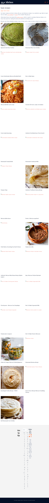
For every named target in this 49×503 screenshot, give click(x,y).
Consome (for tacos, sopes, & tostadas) (34, 104)
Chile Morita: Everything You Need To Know (11, 247)
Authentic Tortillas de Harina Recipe (33, 190)
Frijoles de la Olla (29, 247)
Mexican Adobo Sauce (6, 218)
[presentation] (12, 34)
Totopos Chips (4, 190)
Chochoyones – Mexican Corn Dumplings (10, 305)
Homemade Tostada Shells (7, 161)
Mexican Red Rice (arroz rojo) (7, 104)
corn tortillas (10, 14)
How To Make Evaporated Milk (32, 305)
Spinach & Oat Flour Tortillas (7, 47)
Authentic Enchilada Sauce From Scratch (34, 133)
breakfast (27, 439)
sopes (16, 14)
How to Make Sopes (29, 76)
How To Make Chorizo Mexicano (32, 334)
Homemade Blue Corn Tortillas (32, 47)
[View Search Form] (47, 2)
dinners (27, 453)
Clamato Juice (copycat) (6, 334)
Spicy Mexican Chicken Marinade (33, 275)
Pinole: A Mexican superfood (32, 218)
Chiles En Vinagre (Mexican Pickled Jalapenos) (11, 362)
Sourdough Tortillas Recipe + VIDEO (9, 390)
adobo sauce (20, 17)
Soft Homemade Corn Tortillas (8, 421)
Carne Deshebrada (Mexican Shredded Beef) (11, 76)
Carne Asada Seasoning (6, 133)
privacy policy (24, 443)
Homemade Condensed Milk (31, 161)
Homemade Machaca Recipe (31, 362)
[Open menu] (45, 2)
